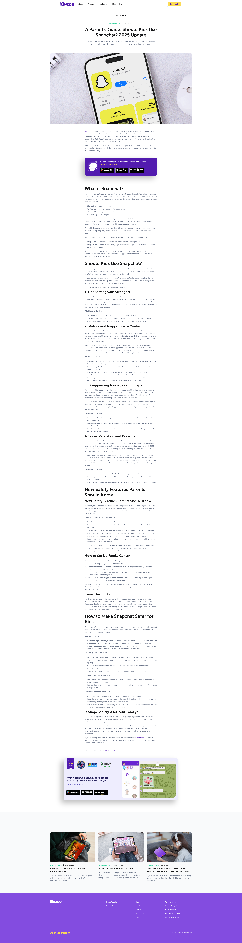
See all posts (185, 824)
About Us (139, 906)
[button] (81, 4)
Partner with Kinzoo (172, 917)
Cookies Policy (170, 909)
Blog (114, 4)
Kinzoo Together (112, 902)
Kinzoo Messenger (112, 906)
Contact (138, 909)
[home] (67, 4)
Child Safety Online (115, 23)
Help (120, 4)
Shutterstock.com (112, 751)
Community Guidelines (173, 913)
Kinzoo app (139, 738)
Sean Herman (140, 913)
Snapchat (88, 131)
